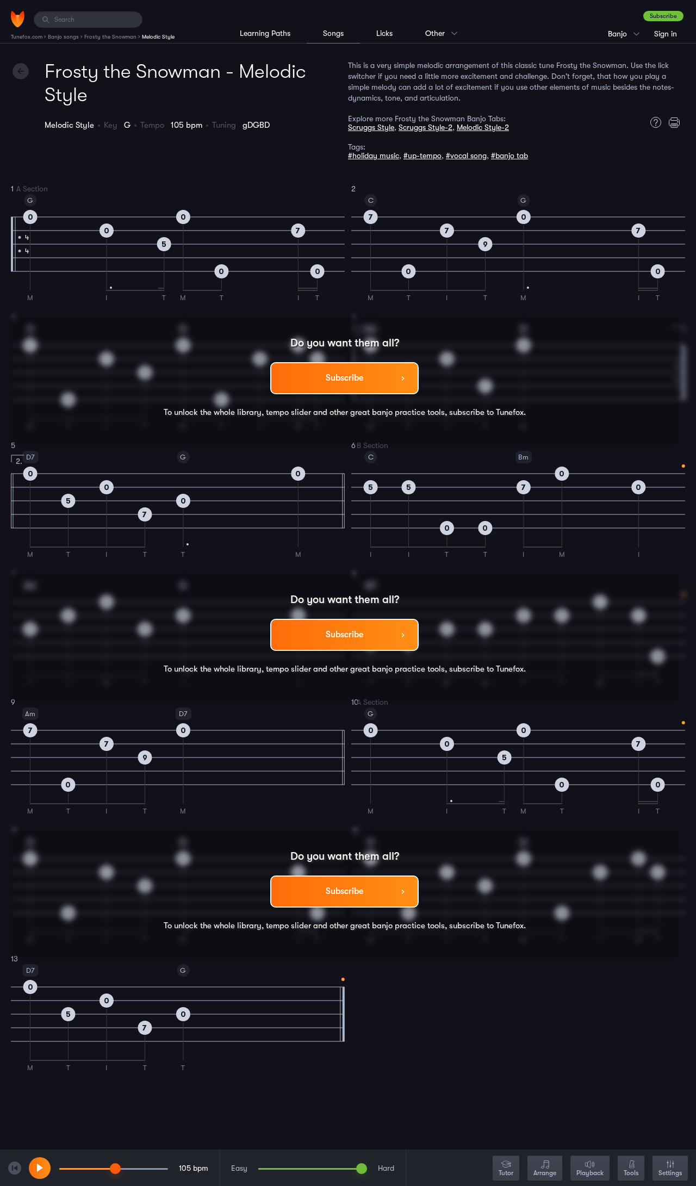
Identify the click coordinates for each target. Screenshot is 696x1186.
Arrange (544, 1173)
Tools (631, 1173)
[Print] (677, 122)
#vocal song (466, 155)
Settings (670, 1173)
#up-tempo (422, 155)
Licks (384, 33)
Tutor (506, 1173)
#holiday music (373, 155)
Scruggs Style (371, 127)
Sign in (665, 33)
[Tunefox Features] (653, 122)
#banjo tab (509, 155)
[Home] (17, 19)
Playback (590, 1173)
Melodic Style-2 (483, 127)
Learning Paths (265, 33)
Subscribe (663, 16)
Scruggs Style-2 (425, 127)
